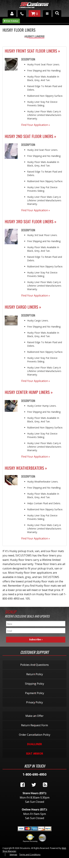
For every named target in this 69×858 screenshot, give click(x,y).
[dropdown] (47, 13)
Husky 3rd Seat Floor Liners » (30, 221)
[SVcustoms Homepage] (34, 6)
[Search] (57, 13)
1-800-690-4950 (34, 774)
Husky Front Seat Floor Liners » (32, 51)
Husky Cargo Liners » (23, 307)
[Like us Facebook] (22, 785)
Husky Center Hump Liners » (29, 392)
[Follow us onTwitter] (34, 785)
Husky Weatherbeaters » (26, 468)
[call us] (22, 13)
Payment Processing (30, 841)
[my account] (12, 13)
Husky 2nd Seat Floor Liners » (30, 136)
